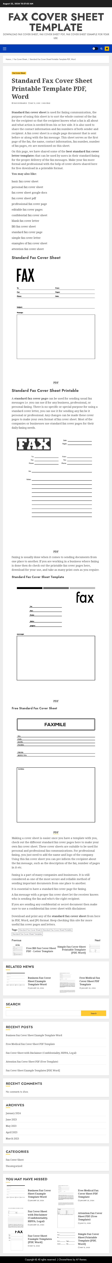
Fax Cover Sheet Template (56, 22)
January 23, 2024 (89, 988)
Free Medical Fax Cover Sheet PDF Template (89, 981)
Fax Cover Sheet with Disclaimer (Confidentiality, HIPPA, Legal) (41, 1052)
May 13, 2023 (85, 1248)
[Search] (101, 48)
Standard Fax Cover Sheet (29, 930)
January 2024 (13, 1113)
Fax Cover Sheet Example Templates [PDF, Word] (33, 1070)
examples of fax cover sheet (29, 243)
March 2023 (12, 1138)
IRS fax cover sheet (24, 226)
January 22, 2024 (37, 1225)
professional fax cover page (29, 204)
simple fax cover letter (26, 237)
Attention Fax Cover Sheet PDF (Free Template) (32, 1061)
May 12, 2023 (35, 103)
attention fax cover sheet (28, 249)
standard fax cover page (27, 232)
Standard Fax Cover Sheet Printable (57, 930)
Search (13, 1004)
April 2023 (11, 1132)
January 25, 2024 (37, 988)
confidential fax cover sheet (29, 215)
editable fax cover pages (27, 209)
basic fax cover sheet (25, 181)
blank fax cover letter (25, 220)
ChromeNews (65, 1259)
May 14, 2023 (35, 1246)
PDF (56, 382)
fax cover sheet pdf (24, 198)
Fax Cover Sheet (19, 73)
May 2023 (11, 1125)
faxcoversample (20, 103)
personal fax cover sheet (27, 187)
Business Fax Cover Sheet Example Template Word (39, 981)
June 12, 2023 (85, 1223)
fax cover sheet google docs (29, 192)
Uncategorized (14, 1166)
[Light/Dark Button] (95, 48)
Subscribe (107, 48)
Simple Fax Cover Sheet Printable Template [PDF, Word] (88, 1238)
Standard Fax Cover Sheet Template (27, 934)
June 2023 (11, 1119)
